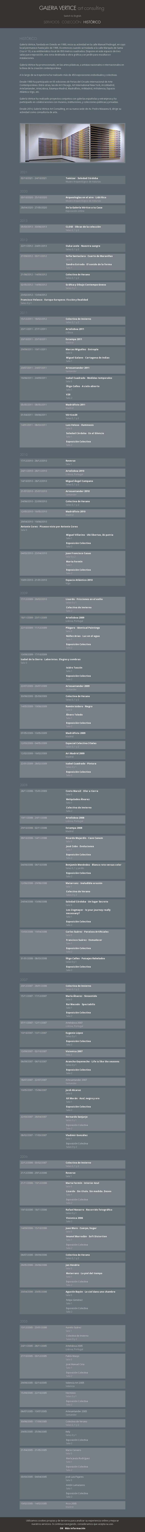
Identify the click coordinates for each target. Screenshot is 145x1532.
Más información (75, 1528)
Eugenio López (74, 1034)
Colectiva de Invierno (78, 320)
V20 (69, 396)
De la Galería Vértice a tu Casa (84, 209)
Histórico (92, 22)
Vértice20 (72, 416)
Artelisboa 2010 (75, 472)
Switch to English (72, 15)
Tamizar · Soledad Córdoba (83, 180)
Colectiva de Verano (78, 276)
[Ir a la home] (73, 9)
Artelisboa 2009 (75, 619)
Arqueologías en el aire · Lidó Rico (86, 199)
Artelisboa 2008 (75, 819)
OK (61, 1528)
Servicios (51, 22)
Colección (71, 22)
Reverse (71, 462)
